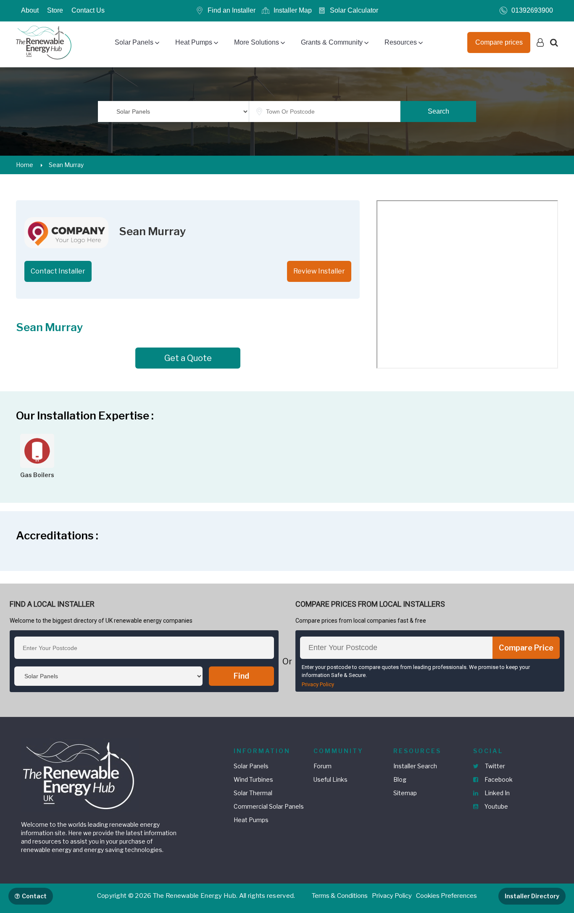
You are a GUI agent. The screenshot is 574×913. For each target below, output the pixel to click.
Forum (322, 766)
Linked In (496, 792)
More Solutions (256, 42)
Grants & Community (332, 42)
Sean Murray (66, 164)
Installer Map (293, 10)
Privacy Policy (318, 684)
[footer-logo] (80, 774)
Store (55, 10)
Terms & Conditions (340, 896)
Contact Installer (58, 271)
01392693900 (532, 10)
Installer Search (415, 766)
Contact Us (88, 10)
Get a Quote (188, 358)
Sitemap (405, 792)
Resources (400, 42)
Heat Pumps (193, 42)
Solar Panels (134, 42)
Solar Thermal (253, 792)
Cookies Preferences (446, 896)
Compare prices (499, 42)
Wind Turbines (253, 779)
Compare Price (526, 647)
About (30, 10)
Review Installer (319, 271)
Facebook (498, 779)
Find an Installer (231, 10)
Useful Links (330, 779)
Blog (399, 779)
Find (241, 675)
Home (24, 164)
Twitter (494, 766)
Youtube (495, 806)
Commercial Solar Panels (269, 806)
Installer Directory (532, 896)
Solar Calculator (354, 10)
